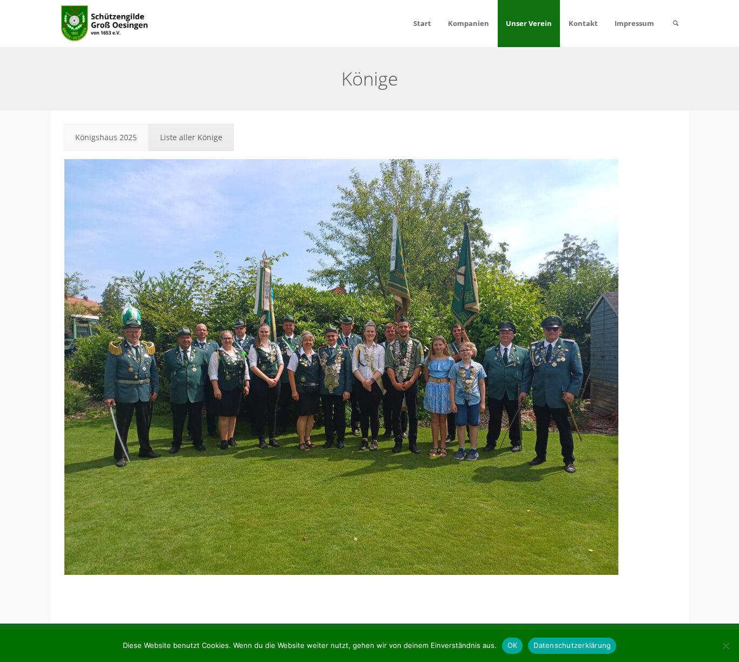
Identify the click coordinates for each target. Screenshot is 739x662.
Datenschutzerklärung (572, 645)
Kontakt (583, 23)
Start (422, 23)
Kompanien (468, 23)
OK (512, 645)
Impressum (634, 23)
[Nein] (725, 645)
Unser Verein (529, 23)
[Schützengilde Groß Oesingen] (106, 22)
